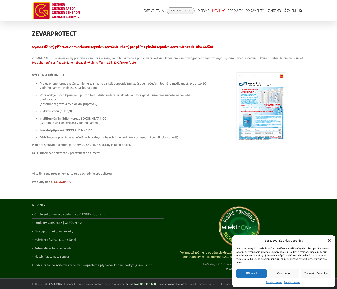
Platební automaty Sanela (51, 256)
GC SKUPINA (62, 181)
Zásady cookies (274, 282)
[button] (329, 240)
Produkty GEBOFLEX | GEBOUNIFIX (58, 222)
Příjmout (251, 273)
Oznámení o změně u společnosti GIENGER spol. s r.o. (70, 214)
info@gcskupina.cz (176, 283)
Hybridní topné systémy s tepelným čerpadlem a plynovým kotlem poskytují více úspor (93, 265)
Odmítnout (284, 273)
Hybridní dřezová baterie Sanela (55, 239)
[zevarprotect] (261, 74)
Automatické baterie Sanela (52, 248)
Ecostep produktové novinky (53, 231)
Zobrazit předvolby (316, 273)
